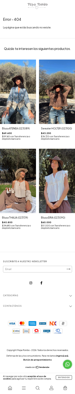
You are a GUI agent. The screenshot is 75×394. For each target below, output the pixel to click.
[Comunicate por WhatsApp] (67, 364)
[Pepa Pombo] (10, 388)
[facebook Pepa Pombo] (41, 282)
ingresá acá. (62, 356)
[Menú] (24, 388)
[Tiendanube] (37, 367)
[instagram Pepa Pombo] (31, 282)
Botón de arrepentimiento (37, 360)
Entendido (64, 377)
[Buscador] (37, 388)
